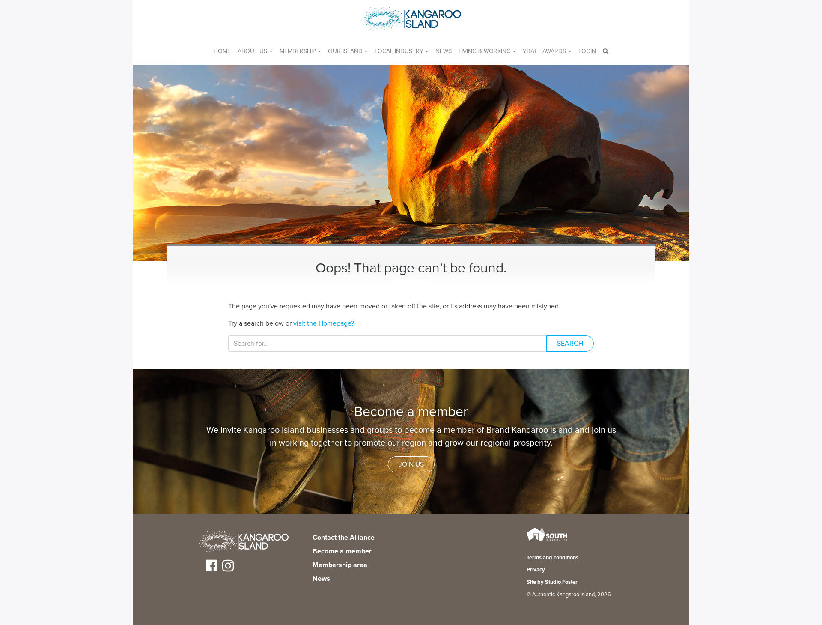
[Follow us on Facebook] (211, 568)
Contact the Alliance (344, 537)
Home (222, 51)
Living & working (485, 51)
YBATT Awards (544, 51)
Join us (411, 464)
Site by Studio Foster (552, 582)
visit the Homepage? (323, 323)
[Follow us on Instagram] (228, 568)
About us (252, 51)
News (443, 51)
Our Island (345, 51)
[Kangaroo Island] (243, 542)
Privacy (536, 569)
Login (587, 51)
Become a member (342, 551)
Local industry (399, 51)
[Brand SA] (547, 540)
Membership (298, 51)
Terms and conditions (552, 557)
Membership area (340, 565)
